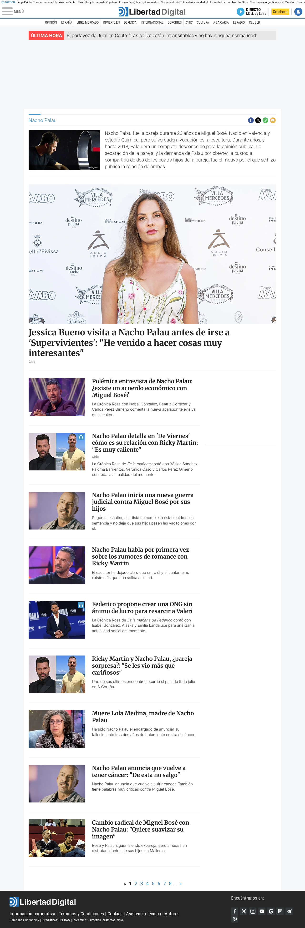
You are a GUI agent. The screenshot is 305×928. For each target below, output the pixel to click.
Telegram (289, 911)
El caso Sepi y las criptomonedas (138, 2)
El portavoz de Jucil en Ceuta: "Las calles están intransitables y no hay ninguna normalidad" (162, 35)
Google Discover (270, 911)
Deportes (175, 22)
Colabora (280, 11)
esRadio (239, 22)
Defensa (130, 22)
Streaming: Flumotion (87, 920)
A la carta (221, 22)
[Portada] (152, 11)
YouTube (261, 911)
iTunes (234, 919)
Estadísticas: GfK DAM (56, 920)
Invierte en (111, 22)
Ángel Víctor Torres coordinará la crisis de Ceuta (46, 2)
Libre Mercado (87, 22)
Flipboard (280, 911)
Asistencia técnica (143, 914)
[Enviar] (265, 120)
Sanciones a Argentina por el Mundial (272, 2)
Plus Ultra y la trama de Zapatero (97, 2)
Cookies (114, 914)
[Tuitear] (258, 120)
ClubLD (254, 22)
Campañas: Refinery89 (24, 920)
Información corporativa (32, 914)
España (66, 22)
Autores (172, 914)
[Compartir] (251, 120)
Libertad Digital (120, 902)
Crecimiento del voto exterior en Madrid (184, 2)
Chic (189, 22)
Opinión (51, 22)
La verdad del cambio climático (229, 2)
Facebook (234, 911)
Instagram (252, 911)
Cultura (203, 22)
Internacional (152, 22)
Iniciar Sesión (298, 12)
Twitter (243, 911)
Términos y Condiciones (81, 914)
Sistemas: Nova (113, 920)
